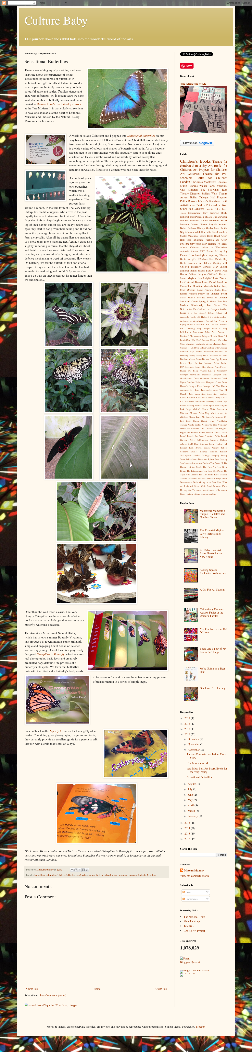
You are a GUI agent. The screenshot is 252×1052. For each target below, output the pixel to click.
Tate (220, 301)
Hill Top (216, 386)
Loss (219, 282)
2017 (187, 729)
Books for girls (188, 259)
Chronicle (190, 343)
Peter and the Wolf (217, 205)
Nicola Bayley (194, 424)
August (192, 784)
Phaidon (193, 293)
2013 (187, 833)
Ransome (214, 439)
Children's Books (65, 875)
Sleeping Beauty (219, 455)
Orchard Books (195, 290)
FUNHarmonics (187, 366)
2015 (187, 823)
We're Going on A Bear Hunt (207, 482)
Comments (191, 899)
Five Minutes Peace (211, 366)
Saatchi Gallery (211, 447)
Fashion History (196, 228)
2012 (187, 839)
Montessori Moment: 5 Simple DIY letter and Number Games (212, 514)
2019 (187, 718)
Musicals (208, 286)
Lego (225, 401)
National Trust (187, 216)
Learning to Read (214, 401)
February (193, 816)
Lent (182, 282)
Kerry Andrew (220, 393)
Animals (184, 251)
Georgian (217, 374)
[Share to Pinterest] (87, 870)
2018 (187, 723)
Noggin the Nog (209, 424)
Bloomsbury (195, 336)
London (185, 181)
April (191, 805)
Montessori (210, 182)
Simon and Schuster (192, 209)
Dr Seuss (223, 355)
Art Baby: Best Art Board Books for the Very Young (211, 553)
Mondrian (197, 286)
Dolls (205, 355)
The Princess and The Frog (199, 470)
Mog (207, 413)
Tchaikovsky (197, 305)
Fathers (198, 366)
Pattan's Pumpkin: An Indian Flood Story (206, 755)
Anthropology (220, 316)
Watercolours (186, 482)
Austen (194, 251)
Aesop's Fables (206, 312)
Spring (202, 301)
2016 (187, 734)
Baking (218, 251)
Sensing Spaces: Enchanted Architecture (213, 571)
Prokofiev (209, 436)
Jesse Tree (218, 389)
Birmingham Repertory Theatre (211, 255)
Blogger (200, 1026)
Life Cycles (81, 875)
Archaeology (186, 320)
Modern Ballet (197, 413)
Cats (211, 259)
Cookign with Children (217, 347)
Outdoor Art (212, 428)
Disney (199, 355)
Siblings (205, 455)
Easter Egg (215, 359)
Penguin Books (212, 290)
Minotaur (184, 413)
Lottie (205, 405)
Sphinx (211, 459)
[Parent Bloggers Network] (190, 962)
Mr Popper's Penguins (212, 416)
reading (212, 493)
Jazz (199, 278)
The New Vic (209, 466)
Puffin (217, 436)
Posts (188, 892)
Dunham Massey (187, 359)
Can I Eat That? (193, 339)
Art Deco (196, 324)
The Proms (218, 470)
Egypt (183, 362)
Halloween (200, 382)
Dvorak (205, 359)
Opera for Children (189, 428)
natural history (95, 875)
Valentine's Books (196, 478)
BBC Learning (187, 328)
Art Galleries (190, 173)
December (194, 739)
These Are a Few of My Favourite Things (213, 650)
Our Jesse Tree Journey (212, 688)
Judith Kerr (200, 232)
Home (97, 989)
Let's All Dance (193, 282)
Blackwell (184, 336)
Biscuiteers (222, 332)
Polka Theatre (220, 432)
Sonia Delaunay (199, 459)
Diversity (196, 266)
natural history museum (116, 875)
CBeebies (203, 259)
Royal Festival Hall (218, 443)
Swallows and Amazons (191, 463)
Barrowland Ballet (201, 332)
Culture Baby (56, 20)
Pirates (202, 432)
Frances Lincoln (207, 370)
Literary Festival (194, 405)
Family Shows (213, 270)
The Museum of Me (193, 84)
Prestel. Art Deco (195, 436)
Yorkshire (196, 490)
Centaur (205, 339)
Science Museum (209, 451)
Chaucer (214, 339)
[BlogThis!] (76, 870)
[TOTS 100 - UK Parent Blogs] (196, 970)
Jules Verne (194, 393)
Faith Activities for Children (203, 203)
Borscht (213, 336)
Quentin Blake (187, 439)
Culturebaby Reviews (213, 351)
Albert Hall (221, 312)
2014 (187, 828)
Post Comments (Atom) (53, 995)
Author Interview (210, 220)
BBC (203, 324)
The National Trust (194, 917)
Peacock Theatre (203, 216)
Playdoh (209, 432)
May (191, 800)
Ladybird (207, 278)
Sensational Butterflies (199, 777)
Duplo (199, 359)
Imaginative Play (198, 213)
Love (224, 282)
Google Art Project (194, 931)
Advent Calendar (189, 247)
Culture (194, 224)
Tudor (216, 474)
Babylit (207, 328)
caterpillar (51, 875)
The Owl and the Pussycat (206, 309)
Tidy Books (208, 474)
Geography (222, 370)
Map (188, 409)
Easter (203, 224)
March (192, 811)
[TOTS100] (187, 973)
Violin (224, 478)
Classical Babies (220, 343)
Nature (217, 286)
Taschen (206, 463)
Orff (202, 428)
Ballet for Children (211, 177)
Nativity (204, 420)
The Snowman (210, 189)
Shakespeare (185, 455)
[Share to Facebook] (83, 870)
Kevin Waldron (187, 397)
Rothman (204, 443)
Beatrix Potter (213, 209)
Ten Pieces (213, 305)
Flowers (223, 366)
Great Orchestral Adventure (207, 378)
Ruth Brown (195, 447)
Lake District (220, 278)
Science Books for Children (142, 875)
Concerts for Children (199, 263)
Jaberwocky (206, 389)
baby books (195, 243)
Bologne (206, 336)
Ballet (193, 197)
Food (224, 270)
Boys (220, 336)
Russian (183, 447)
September (194, 750)
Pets (188, 432)
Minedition (222, 409)
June (191, 794)
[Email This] (72, 870)
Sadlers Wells (210, 193)
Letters (183, 405)
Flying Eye (185, 370)
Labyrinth (189, 401)
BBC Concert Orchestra (216, 324)
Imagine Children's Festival (213, 274)
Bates (214, 332)
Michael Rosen (200, 409)
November (194, 744)
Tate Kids (189, 926)
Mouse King (195, 416)
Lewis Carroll (209, 282)
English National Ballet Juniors (211, 362)
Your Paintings (192, 921)
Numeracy (222, 424)
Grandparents (186, 378)
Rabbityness (202, 439)
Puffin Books (187, 201)
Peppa (183, 432)
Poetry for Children (208, 293)
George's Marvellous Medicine (195, 374)
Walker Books (207, 186)
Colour (203, 347)
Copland (184, 351)
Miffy (212, 409)
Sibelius (196, 455)
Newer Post (32, 989)
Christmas (197, 182)
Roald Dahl (193, 443)
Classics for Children (189, 347)
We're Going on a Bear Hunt (212, 670)
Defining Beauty (187, 355)
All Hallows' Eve (205, 316)
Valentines (208, 478)
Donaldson (214, 355)
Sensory (223, 451)
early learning (209, 243)
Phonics (194, 432)
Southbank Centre (189, 301)
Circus (209, 343)
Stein (217, 459)
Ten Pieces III (216, 463)
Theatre (223, 193)
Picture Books (206, 236)
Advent (184, 197)
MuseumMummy (194, 870)
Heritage (206, 386)
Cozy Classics (195, 351)
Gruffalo (191, 382)
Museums (193, 236)
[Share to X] (80, 870)
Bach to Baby (219, 328)
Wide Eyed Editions (210, 486)
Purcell (224, 436)
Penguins (223, 428)
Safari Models (187, 297)
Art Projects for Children (210, 169)
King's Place (222, 397)
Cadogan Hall (207, 197)
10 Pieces (222, 243)
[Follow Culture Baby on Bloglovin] (197, 145)
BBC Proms (206, 251)
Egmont (223, 359)
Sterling (223, 459)
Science (194, 451)
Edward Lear (210, 266)
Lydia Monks (215, 405)
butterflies (39, 875)
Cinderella (200, 343)
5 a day (192, 312)
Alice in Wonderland (215, 247)
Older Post (161, 989)
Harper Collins (188, 274)
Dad (225, 351)
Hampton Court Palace (216, 382)
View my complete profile (194, 876)
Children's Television (208, 201)
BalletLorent (185, 332)
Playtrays (222, 197)
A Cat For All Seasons (212, 589)
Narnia (196, 420)
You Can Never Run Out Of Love (213, 630)
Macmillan (185, 286)
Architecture (199, 320)
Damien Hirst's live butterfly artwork (59, 104)
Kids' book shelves (205, 397)
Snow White (186, 459)
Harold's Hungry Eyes (191, 386)
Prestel (183, 436)
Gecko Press (212, 228)
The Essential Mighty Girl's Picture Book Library (212, 533)
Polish (224, 293)
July (190, 789)
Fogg (195, 370)
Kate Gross (206, 393)
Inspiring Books (218, 213)
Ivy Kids (194, 389)
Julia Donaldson (214, 232)
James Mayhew (188, 278)
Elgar (190, 362)
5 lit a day (199, 165)
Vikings (217, 478)
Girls (225, 374)
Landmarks (200, 401)
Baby (199, 328)
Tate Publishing (194, 239)
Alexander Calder (188, 316)
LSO (182, 401)
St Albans (212, 301)
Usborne (193, 186)
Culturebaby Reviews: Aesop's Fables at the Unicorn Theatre (212, 612)
